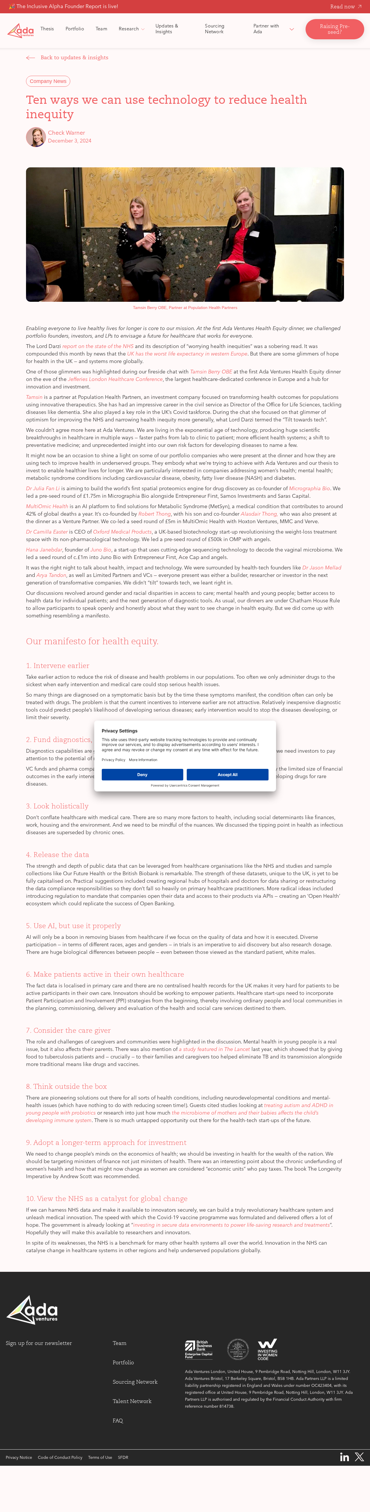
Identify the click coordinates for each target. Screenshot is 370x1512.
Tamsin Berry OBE (211, 372)
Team (101, 29)
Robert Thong (154, 514)
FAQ (118, 1420)
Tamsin (34, 397)
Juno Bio (100, 550)
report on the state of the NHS (98, 346)
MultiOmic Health (47, 506)
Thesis (47, 29)
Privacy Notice (19, 1458)
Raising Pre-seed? (335, 29)
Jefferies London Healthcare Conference (115, 379)
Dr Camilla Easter (47, 532)
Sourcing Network (214, 29)
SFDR (123, 1458)
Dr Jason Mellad (321, 568)
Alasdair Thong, (259, 514)
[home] (20, 31)
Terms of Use (100, 1458)
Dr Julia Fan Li (43, 488)
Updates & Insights (167, 29)
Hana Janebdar (44, 550)
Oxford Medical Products (122, 532)
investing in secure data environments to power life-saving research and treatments (231, 1225)
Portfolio (75, 29)
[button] (131, 29)
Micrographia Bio (309, 488)
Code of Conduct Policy (60, 1458)
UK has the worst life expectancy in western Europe (187, 354)
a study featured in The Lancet (214, 1049)
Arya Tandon (51, 575)
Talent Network (132, 1401)
